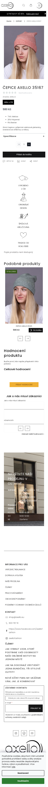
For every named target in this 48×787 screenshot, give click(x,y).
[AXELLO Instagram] (15, 733)
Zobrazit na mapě (28, 500)
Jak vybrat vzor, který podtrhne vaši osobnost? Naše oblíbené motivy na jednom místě (21, 654)
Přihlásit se (36, 708)
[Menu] (39, 5)
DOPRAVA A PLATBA (14, 575)
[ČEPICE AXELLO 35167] (24, 56)
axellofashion (15, 638)
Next (27, 338)
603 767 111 (13, 623)
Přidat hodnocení (24, 384)
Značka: (9, 97)
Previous (20, 338)
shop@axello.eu (16, 617)
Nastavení (23, 773)
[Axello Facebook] (24, 733)
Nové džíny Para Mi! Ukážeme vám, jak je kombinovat (23, 679)
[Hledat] (23, 5)
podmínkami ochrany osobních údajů (24, 716)
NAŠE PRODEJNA (12, 581)
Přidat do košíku (24, 154)
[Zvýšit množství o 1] (29, 144)
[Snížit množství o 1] (19, 144)
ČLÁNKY (8, 587)
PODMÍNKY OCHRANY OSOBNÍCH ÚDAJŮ (23, 604)
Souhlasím (23, 781)
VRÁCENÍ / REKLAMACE (15, 569)
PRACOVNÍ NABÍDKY (14, 593)
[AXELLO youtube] (32, 733)
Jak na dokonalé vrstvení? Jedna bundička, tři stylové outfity (22, 669)
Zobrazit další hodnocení (32, 434)
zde (13, 766)
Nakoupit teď (32, 13)
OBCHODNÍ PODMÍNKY (15, 599)
